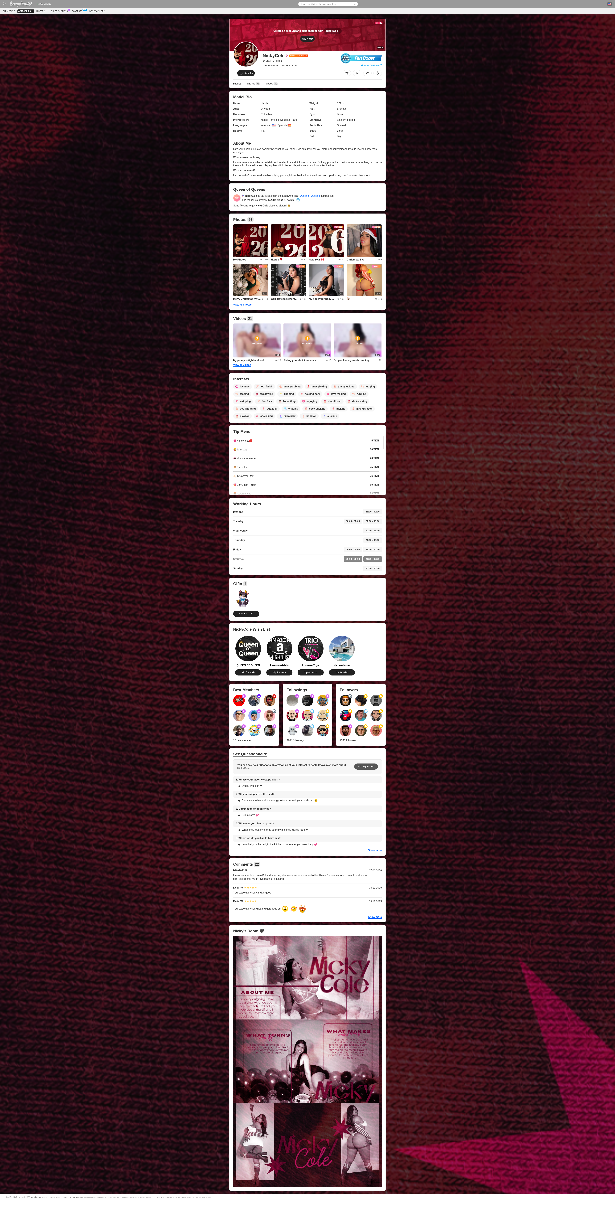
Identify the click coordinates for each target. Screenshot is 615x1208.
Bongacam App (97, 11)
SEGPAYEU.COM (76, 1197)
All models (9, 11)
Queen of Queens (310, 195)
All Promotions (59, 11)
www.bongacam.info (39, 1197)
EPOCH (62, 1197)
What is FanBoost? (371, 65)
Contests (77, 11)
